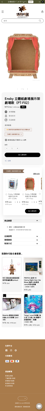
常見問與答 (9, 386)
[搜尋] (40, 21)
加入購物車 (22, 155)
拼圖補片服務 (9, 381)
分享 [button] (9, 161)
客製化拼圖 (9, 376)
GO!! (30, 2)
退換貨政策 (26, 407)
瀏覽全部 (36, 174)
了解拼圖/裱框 (10, 378)
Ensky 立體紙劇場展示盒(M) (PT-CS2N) (14, 196)
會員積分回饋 (9, 383)
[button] (2, 11)
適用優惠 (8, 125)
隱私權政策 (18, 407)
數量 (6, 145)
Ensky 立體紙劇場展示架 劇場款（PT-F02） (31, 196)
